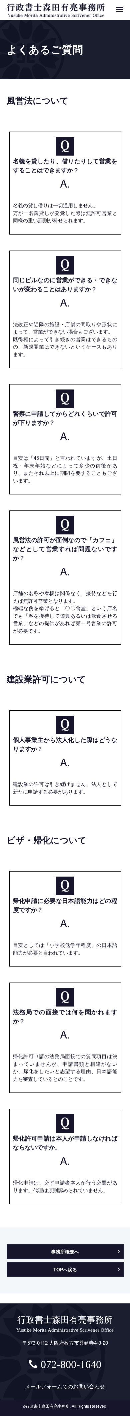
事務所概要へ (65, 1251)
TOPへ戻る (65, 1269)
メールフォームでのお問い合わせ (65, 1386)
